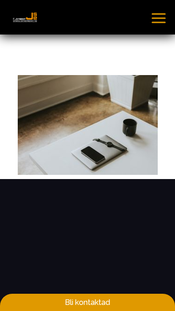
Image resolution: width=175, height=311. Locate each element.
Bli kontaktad (87, 302)
